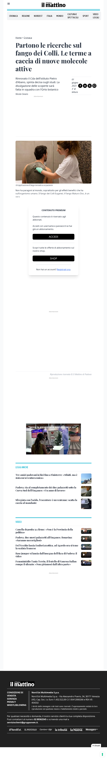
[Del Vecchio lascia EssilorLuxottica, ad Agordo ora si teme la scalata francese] (86, 547)
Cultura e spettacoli (72, 16)
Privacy (11, 701)
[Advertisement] (53, 27)
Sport (86, 16)
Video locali (96, 16)
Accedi (53, 236)
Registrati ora (63, 269)
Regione (26, 16)
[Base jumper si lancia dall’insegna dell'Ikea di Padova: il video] (86, 555)
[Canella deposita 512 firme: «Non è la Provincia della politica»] (86, 531)
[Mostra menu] (8, 3)
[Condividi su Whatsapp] (94, 86)
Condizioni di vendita (15, 694)
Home (19, 37)
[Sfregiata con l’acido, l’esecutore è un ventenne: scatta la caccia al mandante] (86, 504)
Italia (49, 16)
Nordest (38, 16)
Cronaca (13, 16)
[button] (53, 439)
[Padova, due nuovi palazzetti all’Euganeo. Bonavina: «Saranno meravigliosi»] (86, 539)
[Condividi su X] (90, 86)
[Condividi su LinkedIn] (85, 86)
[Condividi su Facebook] (80, 86)
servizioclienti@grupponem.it (22, 722)
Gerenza (12, 698)
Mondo (59, 16)
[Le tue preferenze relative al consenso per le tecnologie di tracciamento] (102, 754)
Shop (53, 258)
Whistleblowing (16, 705)
